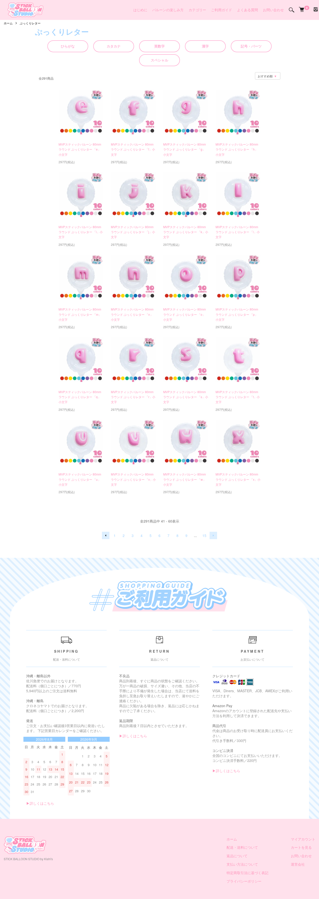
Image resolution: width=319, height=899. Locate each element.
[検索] (291, 10)
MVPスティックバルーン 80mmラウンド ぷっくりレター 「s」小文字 (185, 397)
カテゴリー (197, 9)
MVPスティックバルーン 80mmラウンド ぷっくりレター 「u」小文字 (80, 479)
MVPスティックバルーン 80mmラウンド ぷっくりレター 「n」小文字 (132, 314)
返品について (237, 855)
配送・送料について (242, 847)
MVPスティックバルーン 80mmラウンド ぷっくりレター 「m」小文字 (80, 314)
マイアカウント (303, 839)
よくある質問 (247, 9)
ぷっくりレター (30, 23)
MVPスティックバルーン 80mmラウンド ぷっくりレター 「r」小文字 (133, 397)
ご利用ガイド (221, 9)
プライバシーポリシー (244, 881)
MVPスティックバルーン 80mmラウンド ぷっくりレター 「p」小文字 (237, 314)
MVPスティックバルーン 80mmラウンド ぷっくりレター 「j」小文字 (133, 232)
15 (204, 535)
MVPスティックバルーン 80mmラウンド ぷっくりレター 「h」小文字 (237, 149)
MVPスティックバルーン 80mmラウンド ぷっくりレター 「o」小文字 (184, 314)
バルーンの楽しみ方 (168, 9)
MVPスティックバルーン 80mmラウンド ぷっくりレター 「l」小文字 (238, 232)
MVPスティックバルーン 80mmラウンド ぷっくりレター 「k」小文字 (185, 232)
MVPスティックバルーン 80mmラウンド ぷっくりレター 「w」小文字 (184, 479)
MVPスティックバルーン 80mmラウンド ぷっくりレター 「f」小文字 (133, 149)
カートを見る (301, 847)
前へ (105, 535)
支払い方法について (242, 864)
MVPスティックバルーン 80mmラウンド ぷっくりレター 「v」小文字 (133, 479)
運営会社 (298, 864)
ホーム (8, 23)
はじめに (140, 9)
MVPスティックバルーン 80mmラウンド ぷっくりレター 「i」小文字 (81, 232)
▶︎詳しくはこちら (40, 803)
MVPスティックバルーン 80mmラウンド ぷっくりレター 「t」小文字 (238, 397)
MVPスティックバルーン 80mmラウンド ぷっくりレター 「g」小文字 (184, 149)
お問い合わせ (273, 9)
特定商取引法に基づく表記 (247, 872)
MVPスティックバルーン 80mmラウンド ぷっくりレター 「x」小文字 (238, 479)
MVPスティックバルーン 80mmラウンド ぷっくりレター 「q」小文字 (80, 397)
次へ (213, 535)
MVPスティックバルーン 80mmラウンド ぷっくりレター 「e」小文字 (80, 149)
